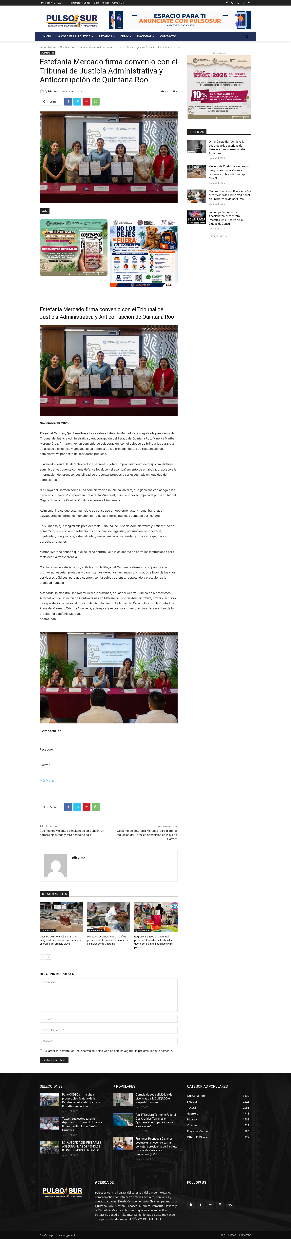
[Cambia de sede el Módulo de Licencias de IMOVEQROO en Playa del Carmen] (123, 1099)
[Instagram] (232, 3)
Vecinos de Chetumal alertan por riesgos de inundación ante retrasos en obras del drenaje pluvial (60, 940)
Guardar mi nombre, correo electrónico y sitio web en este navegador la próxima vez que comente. (109, 1050)
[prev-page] (42, 957)
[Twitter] (238, 3)
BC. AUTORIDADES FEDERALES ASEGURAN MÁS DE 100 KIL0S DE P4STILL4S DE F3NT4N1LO (81, 1146)
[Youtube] (249, 3)
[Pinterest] (86, 102)
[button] (246, 36)
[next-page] (48, 957)
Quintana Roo (67, 47)
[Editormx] (42, 91)
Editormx (53, 91)
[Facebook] (227, 3)
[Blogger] (191, 1205)
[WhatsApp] (96, 102)
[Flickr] (210, 1205)
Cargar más (217, 236)
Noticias (52, 47)
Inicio (43, 47)
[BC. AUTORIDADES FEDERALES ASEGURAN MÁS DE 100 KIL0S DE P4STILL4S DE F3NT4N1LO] (49, 1147)
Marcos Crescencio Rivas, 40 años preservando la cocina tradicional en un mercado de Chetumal (107, 940)
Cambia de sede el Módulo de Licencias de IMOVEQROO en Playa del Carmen (154, 1098)
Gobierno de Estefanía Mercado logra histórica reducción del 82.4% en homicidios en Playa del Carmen (147, 835)
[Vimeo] (243, 3)
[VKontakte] (230, 1205)
